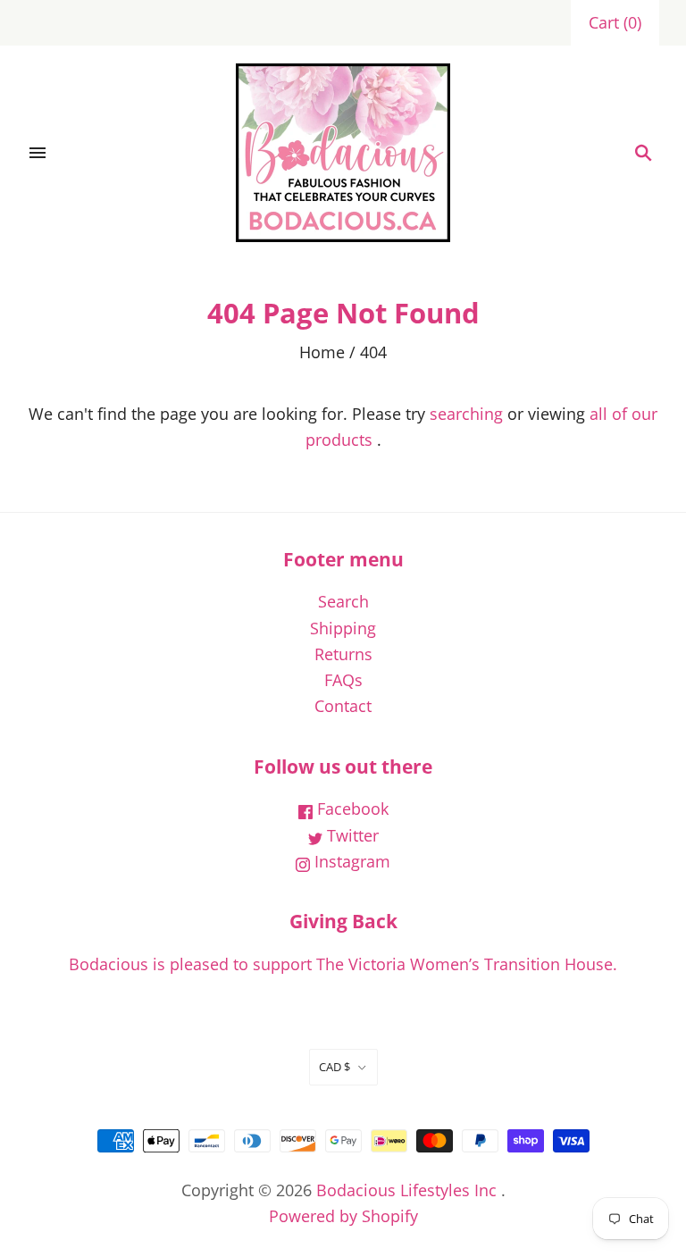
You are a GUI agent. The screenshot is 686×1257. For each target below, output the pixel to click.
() (615, 22)
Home (322, 352)
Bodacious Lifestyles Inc (406, 1190)
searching (466, 413)
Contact (343, 705)
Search (343, 601)
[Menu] (37, 153)
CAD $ (334, 1067)
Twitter (350, 835)
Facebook (351, 808)
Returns (343, 654)
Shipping (343, 628)
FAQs (343, 680)
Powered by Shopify (343, 1216)
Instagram (350, 861)
